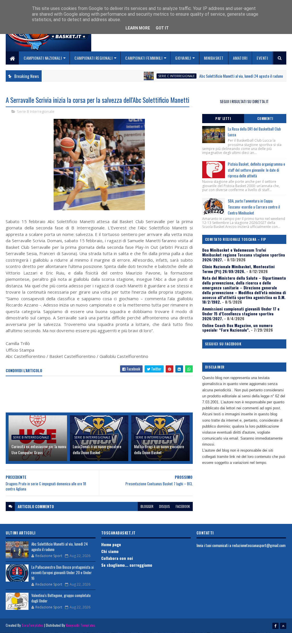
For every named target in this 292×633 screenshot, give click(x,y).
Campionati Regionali (93, 58)
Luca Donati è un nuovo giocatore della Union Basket (97, 449)
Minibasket (214, 58)
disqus (164, 506)
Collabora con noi (117, 558)
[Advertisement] (109, 395)
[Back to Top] (283, 626)
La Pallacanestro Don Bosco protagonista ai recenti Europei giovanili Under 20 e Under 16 (62, 572)
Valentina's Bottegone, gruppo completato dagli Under (61, 598)
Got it (162, 28)
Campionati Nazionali (43, 58)
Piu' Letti (223, 118)
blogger (147, 506)
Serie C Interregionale (164, 76)
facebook (183, 506)
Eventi (262, 58)
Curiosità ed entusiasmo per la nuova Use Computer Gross (38, 449)
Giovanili (183, 58)
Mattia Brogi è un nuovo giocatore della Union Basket (159, 449)
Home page (111, 544)
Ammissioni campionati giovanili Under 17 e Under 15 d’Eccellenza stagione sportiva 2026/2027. (240, 313)
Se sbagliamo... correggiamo (126, 565)
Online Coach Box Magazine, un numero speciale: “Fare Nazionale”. (237, 327)
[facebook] (275, 626)
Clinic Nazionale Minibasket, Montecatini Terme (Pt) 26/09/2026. (238, 268)
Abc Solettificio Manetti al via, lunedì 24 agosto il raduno (228, 76)
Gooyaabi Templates (80, 625)
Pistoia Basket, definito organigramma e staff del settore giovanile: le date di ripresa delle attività (256, 170)
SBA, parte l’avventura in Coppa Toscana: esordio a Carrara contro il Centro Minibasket (254, 207)
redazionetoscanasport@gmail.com (258, 545)
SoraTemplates (32, 625)
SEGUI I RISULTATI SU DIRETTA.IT (244, 101)
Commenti (265, 118)
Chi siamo (110, 551)
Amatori (240, 58)
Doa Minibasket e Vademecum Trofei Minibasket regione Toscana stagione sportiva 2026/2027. (243, 255)
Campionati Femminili (143, 58)
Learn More (137, 28)
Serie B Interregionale (35, 111)
